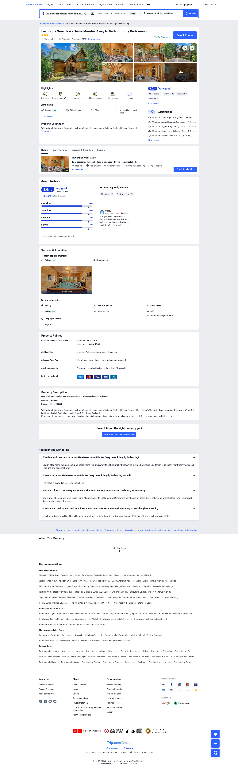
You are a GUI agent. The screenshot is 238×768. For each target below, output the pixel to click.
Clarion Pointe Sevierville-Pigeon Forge (159, 581)
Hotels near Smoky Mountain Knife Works (87, 624)
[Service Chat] (215, 753)
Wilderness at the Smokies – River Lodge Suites (127, 597)
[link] (184, 4)
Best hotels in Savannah (113, 662)
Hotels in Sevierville (125, 530)
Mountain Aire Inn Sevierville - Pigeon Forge (58, 586)
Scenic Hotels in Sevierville (116, 635)
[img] (71, 62)
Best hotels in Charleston (136, 662)
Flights (49, 4)
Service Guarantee (47, 689)
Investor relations (114, 685)
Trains (60, 4)
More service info (46, 694)
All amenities (46, 117)
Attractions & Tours (85, 4)
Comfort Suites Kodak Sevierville (91, 597)
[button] (148, 4)
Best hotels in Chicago (116, 657)
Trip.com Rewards (114, 689)
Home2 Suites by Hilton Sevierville (53, 603)
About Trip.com (79, 685)
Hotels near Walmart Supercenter (53, 624)
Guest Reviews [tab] (60, 150)
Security (110, 712)
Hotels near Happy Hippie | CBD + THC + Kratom (135, 613)
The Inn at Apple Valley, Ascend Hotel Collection (91, 603)
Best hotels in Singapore (49, 657)
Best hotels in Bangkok (118, 651)
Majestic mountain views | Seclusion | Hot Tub (133, 575)
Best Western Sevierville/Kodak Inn (97, 575)
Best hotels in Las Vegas (96, 651)
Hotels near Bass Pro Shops (51, 619)
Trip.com (59, 530)
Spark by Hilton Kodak (70, 575)
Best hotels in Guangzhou (161, 651)
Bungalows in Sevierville (49, 635)
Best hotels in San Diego (139, 657)
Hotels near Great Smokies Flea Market (81, 619)
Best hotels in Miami (160, 657)
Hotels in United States (84, 530)
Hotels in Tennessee (105, 530)
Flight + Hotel (105, 4)
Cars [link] (69, 4)
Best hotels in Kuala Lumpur (74, 657)
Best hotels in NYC (182, 651)
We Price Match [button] (164, 37)
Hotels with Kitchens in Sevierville (86, 641)
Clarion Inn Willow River (49, 575)
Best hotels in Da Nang (183, 662)
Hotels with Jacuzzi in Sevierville (116, 641)
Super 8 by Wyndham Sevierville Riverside (57, 597)
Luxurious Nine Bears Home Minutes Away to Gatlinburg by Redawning (94, 31)
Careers (76, 694)
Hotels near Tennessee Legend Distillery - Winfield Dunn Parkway (85, 613)
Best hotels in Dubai (96, 657)
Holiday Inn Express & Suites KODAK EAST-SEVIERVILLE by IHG (101, 592)
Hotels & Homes (34, 4)
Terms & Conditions (81, 698)
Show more (46, 131)
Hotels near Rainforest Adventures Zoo (175, 613)
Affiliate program (114, 694)
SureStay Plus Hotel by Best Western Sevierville (150, 592)
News (75, 689)
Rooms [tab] (44, 150)
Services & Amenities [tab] (82, 150)
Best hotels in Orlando (91, 662)
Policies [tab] (101, 150)
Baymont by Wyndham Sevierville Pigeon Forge (153, 586)
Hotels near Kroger (47, 613)
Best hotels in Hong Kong (72, 651)
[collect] (215, 734)
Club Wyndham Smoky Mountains (126, 581)
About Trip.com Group (82, 715)
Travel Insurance (135, 4)
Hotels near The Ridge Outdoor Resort (150, 619)
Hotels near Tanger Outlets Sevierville (116, 619)
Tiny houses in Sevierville (72, 635)
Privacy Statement (80, 703)
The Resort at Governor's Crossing (164, 597)
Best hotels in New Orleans (182, 657)
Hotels (68, 530)
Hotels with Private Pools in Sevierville (146, 635)
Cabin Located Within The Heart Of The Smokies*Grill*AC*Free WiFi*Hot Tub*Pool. (74, 581)
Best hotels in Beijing (139, 651)
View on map (153, 140)
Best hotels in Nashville (49, 662)
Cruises (119, 4)
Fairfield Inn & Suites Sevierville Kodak (55, 592)
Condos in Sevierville (94, 635)
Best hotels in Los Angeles (160, 662)
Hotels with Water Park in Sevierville (54, 641)
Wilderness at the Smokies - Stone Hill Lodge (133, 603)
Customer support (46, 685)
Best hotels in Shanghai (49, 651)
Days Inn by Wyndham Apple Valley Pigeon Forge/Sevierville (104, 586)
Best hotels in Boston (70, 662)
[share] (215, 743)
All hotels (110, 703)
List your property (114, 698)
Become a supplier (114, 707)
